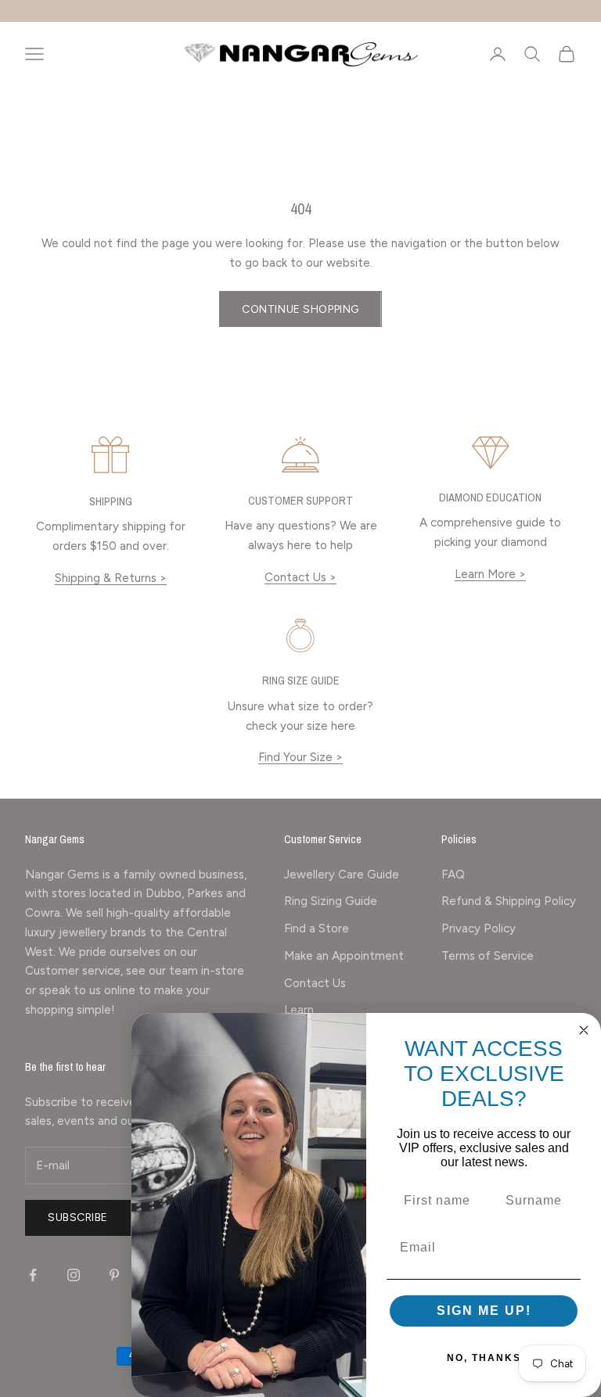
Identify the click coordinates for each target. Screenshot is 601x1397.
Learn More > (490, 574)
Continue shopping (300, 309)
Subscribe (78, 1217)
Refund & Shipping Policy (508, 901)
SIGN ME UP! (484, 1310)
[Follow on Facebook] (33, 1275)
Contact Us (315, 983)
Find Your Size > (300, 757)
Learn (299, 1010)
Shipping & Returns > (111, 578)
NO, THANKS (484, 1357)
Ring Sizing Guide (330, 901)
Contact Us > (300, 577)
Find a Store (316, 928)
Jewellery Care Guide (341, 874)
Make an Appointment (344, 956)
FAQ (453, 874)
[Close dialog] (583, 1030)
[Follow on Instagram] (73, 1275)
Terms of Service (487, 956)
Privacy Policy (478, 928)
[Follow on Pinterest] (114, 1275)
